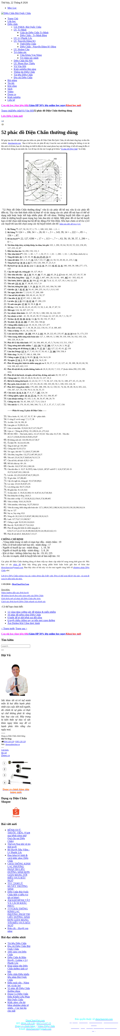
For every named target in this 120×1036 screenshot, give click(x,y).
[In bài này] (2, 124)
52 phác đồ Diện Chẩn (69, 149)
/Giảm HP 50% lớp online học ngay (46, 633)
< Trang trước (8, 628)
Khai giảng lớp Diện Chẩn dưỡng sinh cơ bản (18, 968)
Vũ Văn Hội (27, 110)
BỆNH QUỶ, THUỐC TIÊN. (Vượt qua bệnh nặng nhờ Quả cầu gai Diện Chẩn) (19, 836)
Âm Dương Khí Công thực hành (24, 623)
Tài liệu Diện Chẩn (17, 943)
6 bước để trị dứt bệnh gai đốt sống (25, 617)
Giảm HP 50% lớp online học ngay (46, 105)
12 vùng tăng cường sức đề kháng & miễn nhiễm (32, 612)
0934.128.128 (9, 742)
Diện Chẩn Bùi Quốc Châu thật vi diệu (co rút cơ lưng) (18, 894)
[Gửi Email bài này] (2, 121)
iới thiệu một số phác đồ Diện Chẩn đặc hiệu (21, 598)
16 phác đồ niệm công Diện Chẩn (24, 614)
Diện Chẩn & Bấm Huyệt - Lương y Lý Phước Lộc (18, 960)
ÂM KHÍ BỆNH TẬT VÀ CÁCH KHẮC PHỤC (19, 903)
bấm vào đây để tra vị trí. (70, 224)
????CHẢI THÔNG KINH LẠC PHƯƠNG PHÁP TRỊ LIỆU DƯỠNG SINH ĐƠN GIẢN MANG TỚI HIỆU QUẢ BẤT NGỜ (19, 917)
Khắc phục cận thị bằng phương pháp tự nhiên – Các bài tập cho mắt (18, 1006)
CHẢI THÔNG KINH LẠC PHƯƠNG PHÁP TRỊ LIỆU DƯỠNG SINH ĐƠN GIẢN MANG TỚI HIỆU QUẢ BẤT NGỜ (19, 872)
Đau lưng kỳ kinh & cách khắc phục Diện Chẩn (18, 858)
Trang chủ (6, 110)
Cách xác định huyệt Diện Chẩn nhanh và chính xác (23, 601)
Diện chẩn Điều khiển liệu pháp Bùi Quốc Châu (18, 977)
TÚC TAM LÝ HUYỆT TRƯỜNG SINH (18, 886)
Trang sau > (21, 628)
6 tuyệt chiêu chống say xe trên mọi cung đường (31, 620)
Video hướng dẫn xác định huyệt (15, 592)
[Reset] (2, 649)
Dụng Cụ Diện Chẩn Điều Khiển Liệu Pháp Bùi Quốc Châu (19, 997)
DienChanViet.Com (20, 584)
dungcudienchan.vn (12, 744)
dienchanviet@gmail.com (12, 567)
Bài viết (4, 753)
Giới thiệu (5, 750)
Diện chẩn (16, 110)
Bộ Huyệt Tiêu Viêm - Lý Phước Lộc (19, 851)
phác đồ (17, 564)
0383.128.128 (20, 742)
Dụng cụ (5, 755)
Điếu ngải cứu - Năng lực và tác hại (18, 984)
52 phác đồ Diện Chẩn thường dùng (19, 989)
